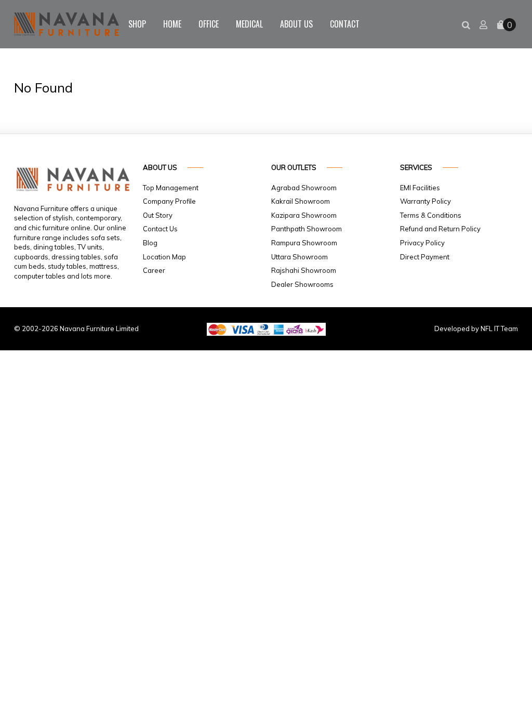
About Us (296, 24)
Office (208, 24)
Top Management (170, 187)
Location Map (164, 257)
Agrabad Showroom (304, 187)
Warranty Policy (425, 201)
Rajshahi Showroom (303, 270)
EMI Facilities (420, 187)
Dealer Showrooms (302, 284)
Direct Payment (424, 257)
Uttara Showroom (299, 257)
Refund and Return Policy (440, 229)
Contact (345, 24)
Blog (150, 243)
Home (172, 24)
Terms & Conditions (430, 215)
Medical (249, 24)
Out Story (157, 215)
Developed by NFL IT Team (476, 328)
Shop (137, 24)
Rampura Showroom (304, 243)
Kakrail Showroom (300, 201)
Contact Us (160, 229)
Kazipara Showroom (304, 215)
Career (154, 270)
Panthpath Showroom (306, 229)
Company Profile (169, 201)
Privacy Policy (422, 243)
